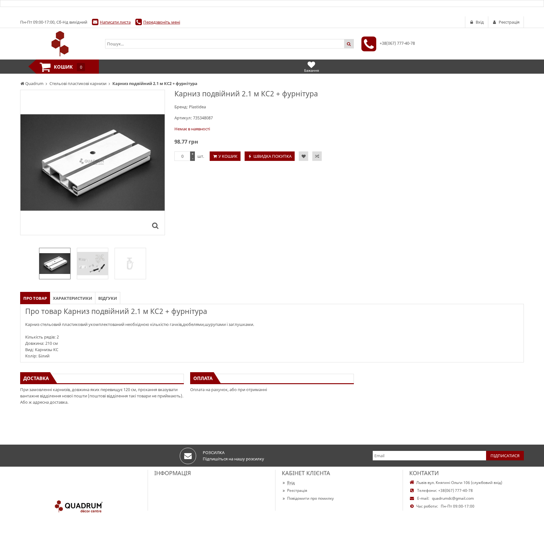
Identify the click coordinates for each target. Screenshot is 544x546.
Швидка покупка (272, 156)
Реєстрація (297, 490)
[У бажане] (303, 156)
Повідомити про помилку (310, 498)
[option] (92, 162)
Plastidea (197, 107)
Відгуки (107, 298)
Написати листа (115, 22)
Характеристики (72, 298)
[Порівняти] (317, 156)
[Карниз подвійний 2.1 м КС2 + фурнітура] (155, 225)
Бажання (311, 70)
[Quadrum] (59, 44)
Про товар (35, 298)
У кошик (227, 156)
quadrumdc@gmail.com (453, 498)
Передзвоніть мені (161, 22)
